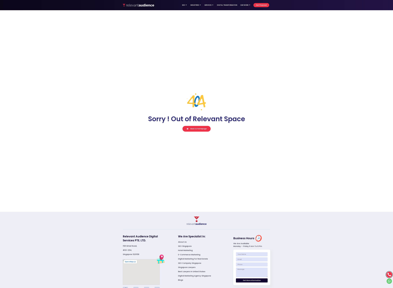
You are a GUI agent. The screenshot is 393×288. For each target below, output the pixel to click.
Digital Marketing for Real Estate (193, 259)
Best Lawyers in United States (191, 271)
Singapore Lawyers (186, 267)
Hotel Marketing (185, 250)
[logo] (138, 5)
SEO (183, 5)
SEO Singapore (185, 246)
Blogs (180, 280)
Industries (194, 5)
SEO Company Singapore (189, 263)
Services (208, 5)
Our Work (244, 5)
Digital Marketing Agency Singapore (194, 275)
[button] (261, 5)
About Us (182, 242)
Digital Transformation (227, 5)
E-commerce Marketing (189, 254)
